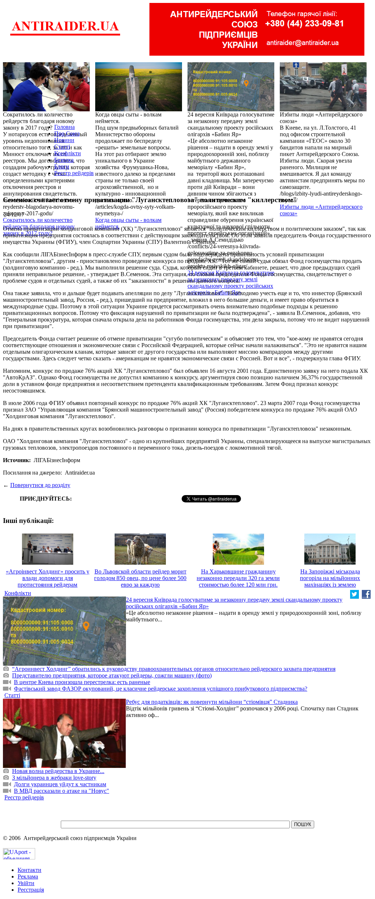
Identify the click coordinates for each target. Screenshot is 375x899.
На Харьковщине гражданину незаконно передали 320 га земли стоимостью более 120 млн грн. (238, 578)
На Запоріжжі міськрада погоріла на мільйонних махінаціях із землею (330, 578)
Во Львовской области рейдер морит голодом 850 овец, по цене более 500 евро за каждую (140, 578)
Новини (64, 140)
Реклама (28, 876)
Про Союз (66, 133)
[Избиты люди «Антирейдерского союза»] (323, 109)
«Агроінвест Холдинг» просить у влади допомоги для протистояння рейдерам (47, 578)
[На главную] (65, 34)
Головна (64, 127)
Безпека (64, 160)
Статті (62, 147)
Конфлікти (67, 153)
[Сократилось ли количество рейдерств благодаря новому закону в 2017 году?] (46, 109)
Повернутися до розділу (40, 485)
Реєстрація (31, 890)
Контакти (29, 870)
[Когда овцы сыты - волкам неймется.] (138, 109)
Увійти (26, 883)
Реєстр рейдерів (74, 173)
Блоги (61, 166)
